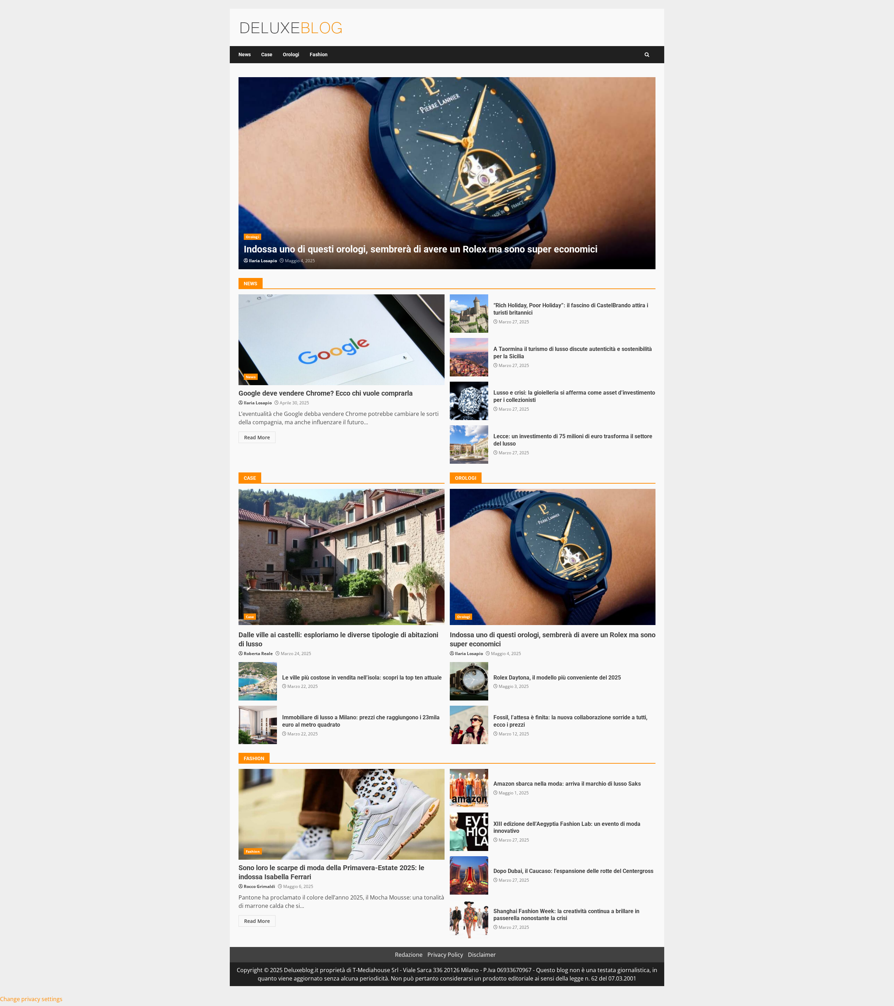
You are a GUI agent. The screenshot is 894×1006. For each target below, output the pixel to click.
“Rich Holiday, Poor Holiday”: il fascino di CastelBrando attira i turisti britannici (469, 313)
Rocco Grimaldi (259, 886)
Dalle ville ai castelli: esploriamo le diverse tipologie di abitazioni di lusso (342, 557)
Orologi (291, 54)
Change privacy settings (31, 999)
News (245, 54)
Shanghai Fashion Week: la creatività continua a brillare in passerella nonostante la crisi (469, 919)
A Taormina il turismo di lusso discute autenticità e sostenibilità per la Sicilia (469, 357)
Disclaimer (482, 955)
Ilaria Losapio (263, 261)
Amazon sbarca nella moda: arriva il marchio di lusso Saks (469, 788)
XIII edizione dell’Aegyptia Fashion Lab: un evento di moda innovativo (469, 832)
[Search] (647, 54)
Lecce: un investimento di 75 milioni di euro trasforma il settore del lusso (469, 444)
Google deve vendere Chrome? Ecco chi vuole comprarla (342, 339)
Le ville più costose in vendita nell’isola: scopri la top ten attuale (258, 681)
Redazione (409, 955)
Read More (257, 437)
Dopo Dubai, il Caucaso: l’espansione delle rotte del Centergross (469, 875)
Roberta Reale (258, 653)
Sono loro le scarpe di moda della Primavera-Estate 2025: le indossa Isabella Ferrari (342, 814)
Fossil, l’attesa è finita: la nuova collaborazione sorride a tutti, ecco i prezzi (469, 725)
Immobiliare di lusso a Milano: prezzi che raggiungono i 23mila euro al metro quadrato (258, 725)
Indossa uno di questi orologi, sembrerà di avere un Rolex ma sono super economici (447, 173)
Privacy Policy (445, 955)
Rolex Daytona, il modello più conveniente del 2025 (469, 681)
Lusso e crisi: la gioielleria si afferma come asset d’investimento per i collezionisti (469, 401)
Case (266, 54)
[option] (447, 173)
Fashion (319, 54)
